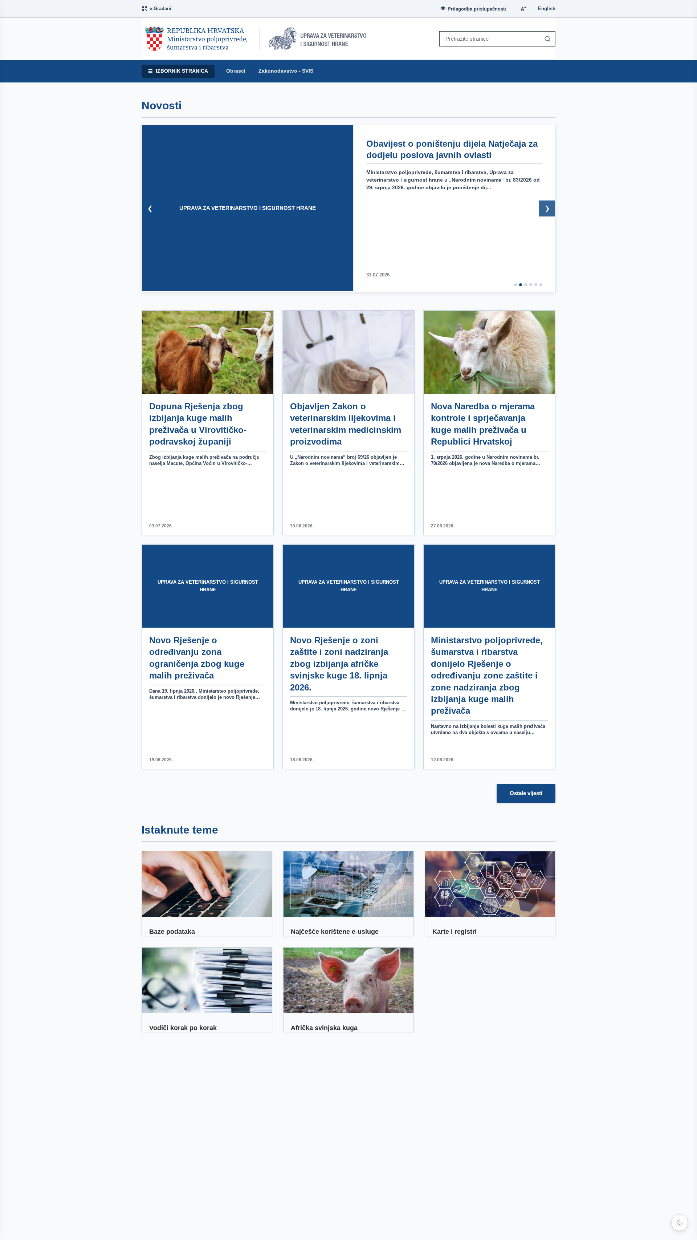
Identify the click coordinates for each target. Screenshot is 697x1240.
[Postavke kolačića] (679, 1222)
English (546, 8)
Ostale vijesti (526, 793)
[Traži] (546, 39)
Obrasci (235, 71)
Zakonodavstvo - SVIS (285, 71)
